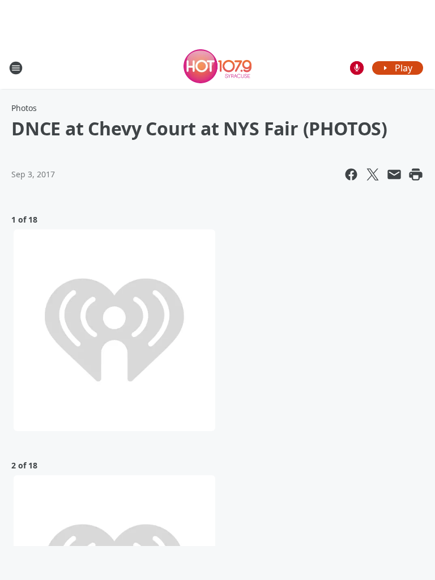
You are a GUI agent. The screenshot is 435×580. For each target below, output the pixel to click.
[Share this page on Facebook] (351, 174)
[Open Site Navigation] (16, 68)
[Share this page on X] (373, 174)
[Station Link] (217, 67)
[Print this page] (416, 174)
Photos (24, 108)
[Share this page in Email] (394, 174)
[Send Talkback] (357, 68)
